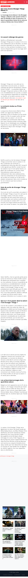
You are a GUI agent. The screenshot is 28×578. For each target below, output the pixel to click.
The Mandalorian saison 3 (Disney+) (7, 542)
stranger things (10, 456)
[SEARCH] (24, 2)
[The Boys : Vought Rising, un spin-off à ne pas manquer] (14, 512)
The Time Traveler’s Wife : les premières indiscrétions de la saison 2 (19, 556)
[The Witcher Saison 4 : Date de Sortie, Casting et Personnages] (20, 524)
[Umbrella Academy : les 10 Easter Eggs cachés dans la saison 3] (8, 550)
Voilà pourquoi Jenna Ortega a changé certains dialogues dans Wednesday (19, 543)
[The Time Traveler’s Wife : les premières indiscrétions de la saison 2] (20, 550)
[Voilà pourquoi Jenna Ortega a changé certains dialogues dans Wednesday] (20, 537)
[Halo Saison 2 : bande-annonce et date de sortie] (8, 524)
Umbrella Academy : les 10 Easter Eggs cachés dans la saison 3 (8, 556)
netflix (1, 456)
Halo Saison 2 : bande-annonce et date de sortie (8, 529)
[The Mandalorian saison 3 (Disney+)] (8, 537)
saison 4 (5, 456)
